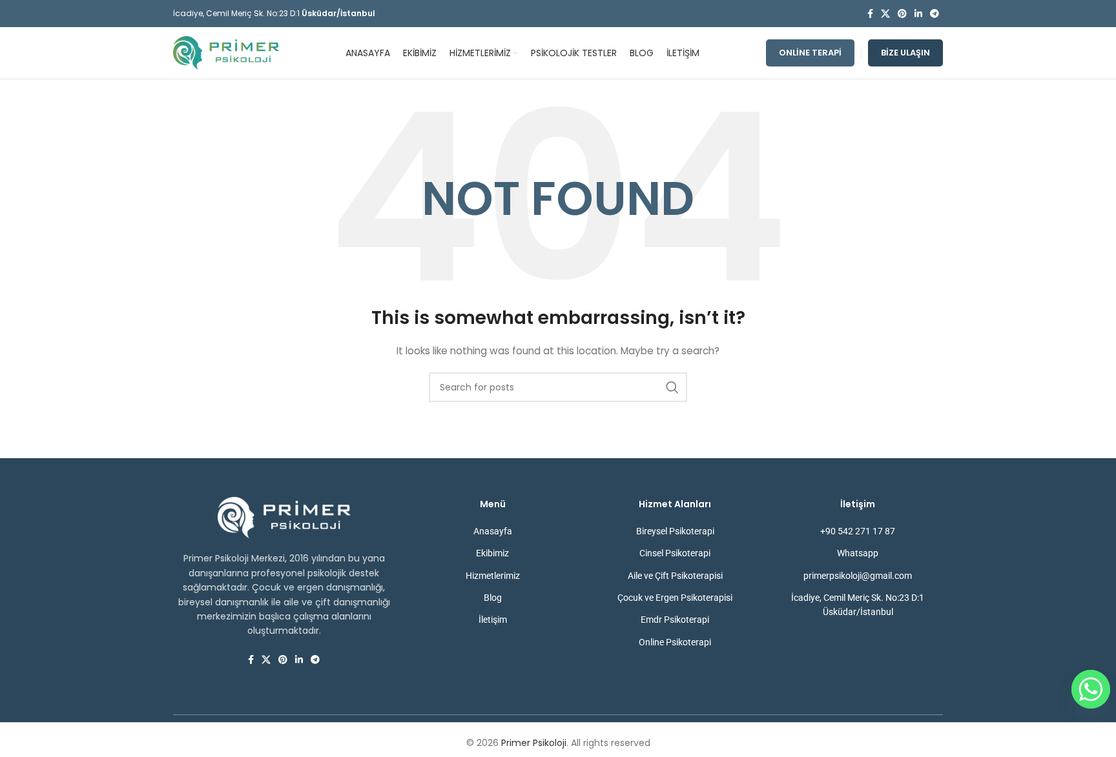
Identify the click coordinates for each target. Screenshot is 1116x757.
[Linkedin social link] (918, 14)
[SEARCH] (672, 387)
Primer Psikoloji (533, 742)
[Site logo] (226, 52)
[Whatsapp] (1090, 689)
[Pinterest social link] (902, 14)
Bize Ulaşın (905, 52)
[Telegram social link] (934, 14)
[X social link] (885, 14)
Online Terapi (810, 52)
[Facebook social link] (870, 14)
